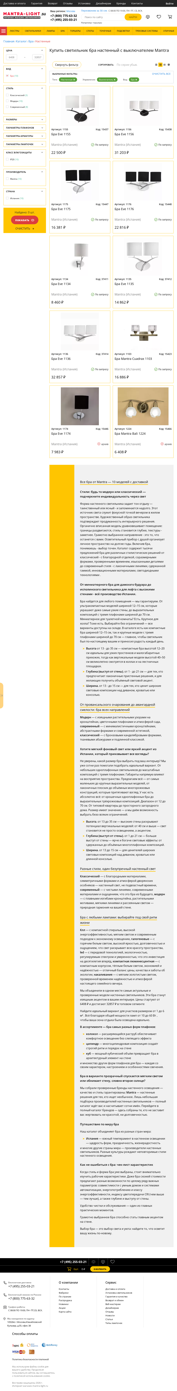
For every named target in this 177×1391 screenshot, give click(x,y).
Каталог (3, 31)
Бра (31, 41)
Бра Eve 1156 (124, 134)
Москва (70, 11)
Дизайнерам (103, 3)
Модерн (16, 101)
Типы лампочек (113, 1323)
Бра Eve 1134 (61, 284)
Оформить (100, 1269)
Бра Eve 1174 (61, 433)
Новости (110, 1315)
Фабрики (63, 1292)
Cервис (111, 1282)
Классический (19, 95)
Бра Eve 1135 (124, 284)
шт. (76, 1269)
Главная (8, 41)
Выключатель (106, 79)
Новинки (63, 1304)
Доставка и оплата (14, 3)
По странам (65, 1296)
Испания (17, 198)
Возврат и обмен (114, 1300)
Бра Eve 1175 (61, 209)
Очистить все (161, 73)
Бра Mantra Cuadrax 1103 (133, 359)
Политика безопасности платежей (30, 1359)
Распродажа (65, 1300)
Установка (84, 3)
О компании (68, 1282)
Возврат (53, 3)
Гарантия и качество (116, 1296)
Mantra (16, 178)
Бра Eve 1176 (124, 209)
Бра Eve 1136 (61, 359)
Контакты (137, 3)
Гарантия (36, 3)
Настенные (67, 79)
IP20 (14, 159)
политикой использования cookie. (32, 1375)
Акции (62, 1307)
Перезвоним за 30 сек (94, 10)
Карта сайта (65, 1311)
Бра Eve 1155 (61, 134)
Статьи (109, 1319)
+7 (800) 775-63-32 (63, 16)
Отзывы (68, 3)
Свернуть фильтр (66, 65)
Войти (170, 3)
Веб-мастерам (113, 1304)
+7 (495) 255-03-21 (63, 20)
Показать (22, 220)
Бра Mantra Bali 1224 (130, 433)
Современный (19, 106)
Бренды (121, 3)
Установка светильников (118, 1292)
